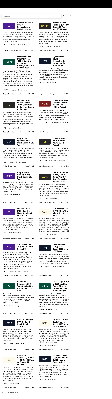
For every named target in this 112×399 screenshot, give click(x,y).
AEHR (41, 122)
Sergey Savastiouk (9, 50)
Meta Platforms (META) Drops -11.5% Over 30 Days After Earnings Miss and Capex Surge (25, 62)
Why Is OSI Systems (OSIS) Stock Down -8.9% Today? (25, 141)
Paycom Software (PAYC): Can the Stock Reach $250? (25, 323)
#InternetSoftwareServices (19, 90)
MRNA (42, 309)
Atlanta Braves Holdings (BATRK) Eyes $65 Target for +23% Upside (61, 26)
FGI (5, 128)
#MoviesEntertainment (54, 46)
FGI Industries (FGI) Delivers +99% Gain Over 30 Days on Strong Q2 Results (25, 104)
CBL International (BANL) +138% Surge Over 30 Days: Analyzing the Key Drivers (60, 176)
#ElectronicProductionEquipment (57, 122)
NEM (41, 345)
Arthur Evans (43, 132)
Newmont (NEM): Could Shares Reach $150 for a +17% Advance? (60, 323)
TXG (41, 266)
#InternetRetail (15, 194)
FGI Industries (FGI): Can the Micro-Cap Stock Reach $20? (24, 212)
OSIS (5, 162)
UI (40, 160)
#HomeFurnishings (15, 128)
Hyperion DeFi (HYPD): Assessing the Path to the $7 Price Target (59, 61)
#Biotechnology (51, 82)
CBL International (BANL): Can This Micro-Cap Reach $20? (60, 212)
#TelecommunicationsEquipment (54, 160)
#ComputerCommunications (17, 44)
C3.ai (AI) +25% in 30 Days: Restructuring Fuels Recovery (25, 26)
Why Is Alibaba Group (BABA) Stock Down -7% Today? (24, 175)
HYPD (42, 82)
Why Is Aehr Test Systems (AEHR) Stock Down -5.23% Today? (60, 103)
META (6, 90)
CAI (5, 306)
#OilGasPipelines (51, 198)
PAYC (6, 343)
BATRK (42, 46)
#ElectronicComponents (18, 162)
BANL (41, 198)
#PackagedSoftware (17, 343)
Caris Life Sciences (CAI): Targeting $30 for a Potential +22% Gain (25, 286)
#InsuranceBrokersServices (19, 271)
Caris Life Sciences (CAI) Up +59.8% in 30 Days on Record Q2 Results (25, 360)
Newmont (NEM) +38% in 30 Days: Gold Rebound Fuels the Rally (60, 359)
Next (16, 393)
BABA (6, 194)
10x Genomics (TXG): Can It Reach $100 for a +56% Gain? (60, 248)
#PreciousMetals (50, 345)
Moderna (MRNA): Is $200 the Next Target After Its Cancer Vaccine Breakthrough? (61, 286)
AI (5, 44)
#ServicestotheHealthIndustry (55, 266)
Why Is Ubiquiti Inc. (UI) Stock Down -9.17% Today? (59, 141)
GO (67, 16)
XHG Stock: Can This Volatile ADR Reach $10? (25, 247)
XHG (5, 271)
